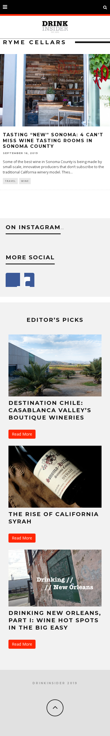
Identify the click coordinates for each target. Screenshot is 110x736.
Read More (22, 434)
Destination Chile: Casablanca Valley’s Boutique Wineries (49, 410)
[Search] (105, 7)
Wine (25, 180)
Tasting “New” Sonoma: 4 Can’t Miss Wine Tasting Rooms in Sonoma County (53, 140)
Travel (10, 180)
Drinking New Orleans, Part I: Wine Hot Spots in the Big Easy (54, 620)
